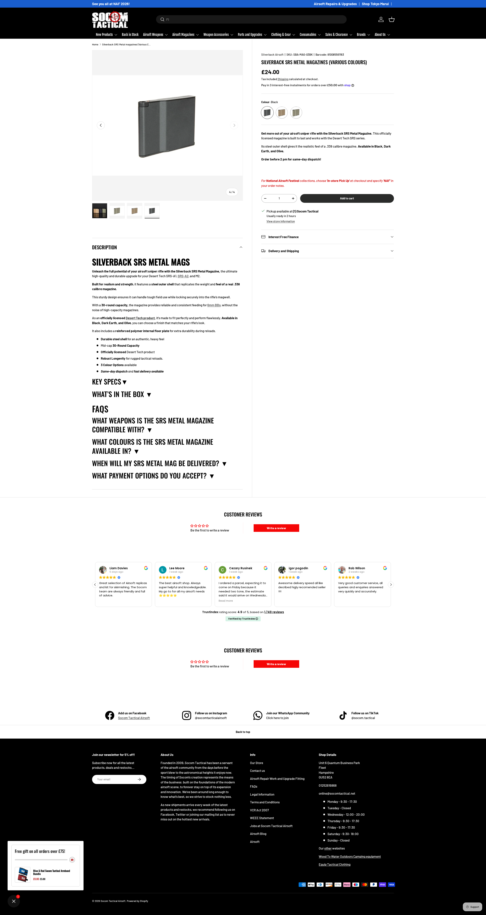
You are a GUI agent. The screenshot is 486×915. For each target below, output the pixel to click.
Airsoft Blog (258, 833)
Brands (361, 35)
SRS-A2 (183, 276)
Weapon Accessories (216, 35)
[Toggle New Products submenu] (116, 34)
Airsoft (255, 841)
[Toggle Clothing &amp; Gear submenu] (293, 34)
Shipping (283, 79)
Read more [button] (226, 601)
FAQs (253, 786)
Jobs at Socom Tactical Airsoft (271, 826)
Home (95, 44)
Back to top (243, 731)
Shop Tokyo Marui (375, 4)
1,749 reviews (274, 612)
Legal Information (262, 794)
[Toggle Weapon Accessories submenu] (232, 34)
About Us (380, 35)
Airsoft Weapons (153, 35)
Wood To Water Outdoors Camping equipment (350, 856)
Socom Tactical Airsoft (134, 718)
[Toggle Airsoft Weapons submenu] (166, 34)
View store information (281, 221)
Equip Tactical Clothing (334, 864)
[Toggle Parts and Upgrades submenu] (265, 34)
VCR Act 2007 (259, 810)
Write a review (276, 528)
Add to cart (347, 198)
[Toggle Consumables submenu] (319, 34)
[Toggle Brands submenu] (368, 34)
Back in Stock (130, 35)
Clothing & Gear (281, 35)
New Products (104, 35)
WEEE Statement (262, 818)
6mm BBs (214, 305)
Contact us (257, 770)
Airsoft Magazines (183, 35)
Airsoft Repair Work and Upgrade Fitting (277, 778)
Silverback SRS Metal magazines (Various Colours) (126, 44)
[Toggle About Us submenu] (388, 34)
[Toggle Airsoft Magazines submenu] (197, 34)
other (328, 848)
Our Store (256, 763)
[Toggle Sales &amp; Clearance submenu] (351, 34)
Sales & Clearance (336, 35)
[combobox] (251, 19)
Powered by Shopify (137, 900)
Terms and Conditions (265, 802)
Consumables (308, 35)
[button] (391, 19)
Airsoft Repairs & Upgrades (335, 4)
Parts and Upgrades (250, 35)
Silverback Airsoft (272, 54)
